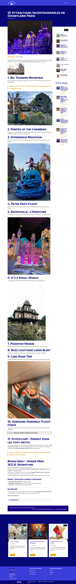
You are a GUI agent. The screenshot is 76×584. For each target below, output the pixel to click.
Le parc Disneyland (14, 541)
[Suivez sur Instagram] (20, 582)
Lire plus (12, 554)
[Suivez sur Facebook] (18, 582)
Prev (8, 540)
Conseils (13, 18)
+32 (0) (13, 570)
